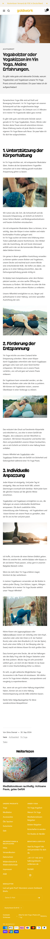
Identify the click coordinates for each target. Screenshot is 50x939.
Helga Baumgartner (21, 703)
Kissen (41, 563)
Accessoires (8, 820)
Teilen (5, 745)
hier (14, 578)
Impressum (7, 872)
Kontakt (30, 872)
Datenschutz (8, 860)
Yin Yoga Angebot (34, 811)
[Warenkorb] (46, 14)
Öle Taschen (8, 824)
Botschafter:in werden (36, 832)
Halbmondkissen (9, 638)
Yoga (5, 811)
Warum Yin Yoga (34, 815)
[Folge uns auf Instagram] (30, 878)
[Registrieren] (39, 901)
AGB (5, 877)
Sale (4, 834)
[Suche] (9, 14)
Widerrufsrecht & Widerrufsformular (10, 866)
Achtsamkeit (8, 52)
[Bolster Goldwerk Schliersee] (25, 323)
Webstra (43, 919)
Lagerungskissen (24, 635)
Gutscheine (7, 829)
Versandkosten (9, 855)
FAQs (5, 851)
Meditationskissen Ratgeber (34, 821)
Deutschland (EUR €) (11, 911)
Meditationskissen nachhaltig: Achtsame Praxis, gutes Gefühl (24, 791)
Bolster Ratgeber (34, 828)
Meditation (7, 815)
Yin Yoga (23, 740)
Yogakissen (41, 365)
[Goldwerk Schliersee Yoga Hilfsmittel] (25, 195)
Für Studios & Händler (36, 837)
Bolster (8, 281)
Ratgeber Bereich (10, 569)
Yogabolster (24, 125)
